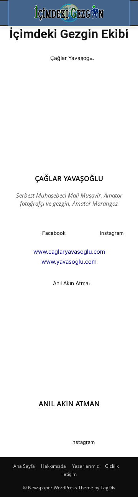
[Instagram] (83, 233)
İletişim (69, 474)
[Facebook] (26, 233)
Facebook (54, 233)
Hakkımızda (53, 466)
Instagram (111, 233)
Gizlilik (112, 466)
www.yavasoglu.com (69, 261)
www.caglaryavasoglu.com (69, 251)
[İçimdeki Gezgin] (69, 13)
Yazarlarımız (85, 466)
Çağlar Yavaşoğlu (69, 178)
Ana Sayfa (24, 466)
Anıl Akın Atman (69, 403)
